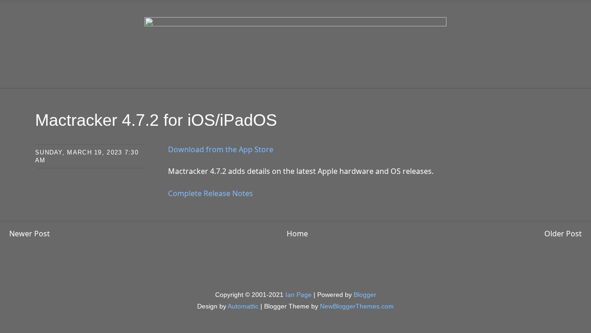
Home (297, 233)
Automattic (243, 306)
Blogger (365, 294)
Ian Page (298, 294)
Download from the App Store (220, 149)
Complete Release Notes (210, 193)
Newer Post (29, 233)
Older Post (563, 233)
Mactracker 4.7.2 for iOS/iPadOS (156, 120)
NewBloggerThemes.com (357, 306)
